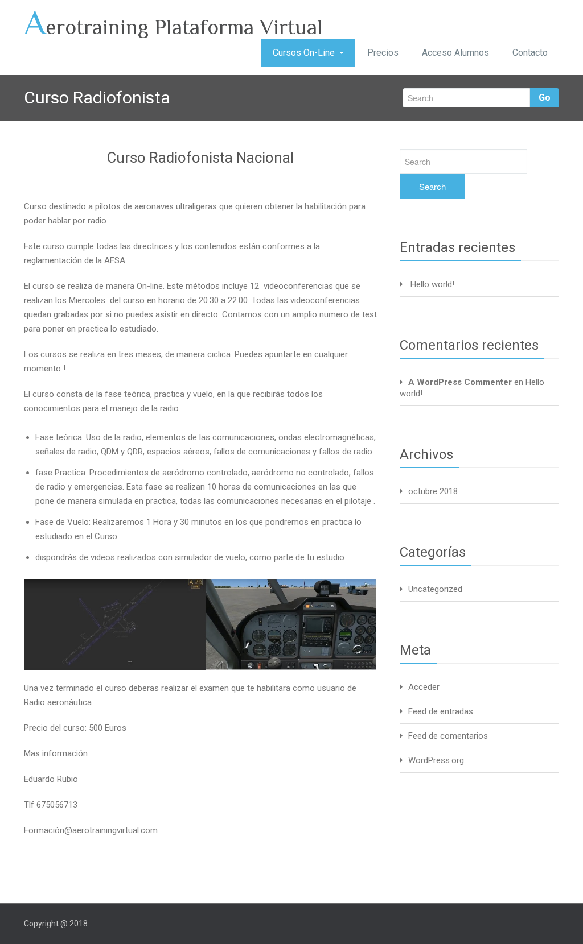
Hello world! (432, 284)
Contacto (530, 52)
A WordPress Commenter (460, 382)
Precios (383, 52)
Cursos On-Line (304, 52)
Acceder (424, 687)
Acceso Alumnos (455, 52)
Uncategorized (435, 589)
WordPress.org (436, 760)
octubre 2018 (433, 491)
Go (545, 97)
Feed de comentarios (448, 736)
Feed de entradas (440, 711)
